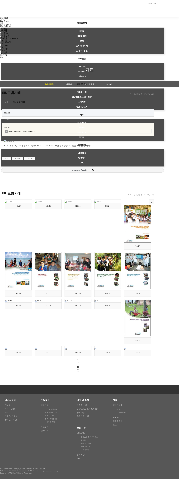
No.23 (137, 246)
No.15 (78, 305)
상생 (6, 102)
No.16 (48, 305)
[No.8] (127, 348)
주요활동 (82, 58)
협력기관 (82, 158)
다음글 (29, 158)
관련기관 (3, 52)
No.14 (107, 305)
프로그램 (82, 66)
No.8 (138, 353)
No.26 (48, 206)
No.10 (78, 353)
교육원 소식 (82, 92)
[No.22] (18, 289)
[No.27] (8, 201)
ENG (150, 3)
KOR (154, 3)
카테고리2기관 (86, 446)
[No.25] (68, 201)
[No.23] (137, 242)
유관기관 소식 (82, 107)
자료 (82, 114)
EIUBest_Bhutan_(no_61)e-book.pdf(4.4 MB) (21, 131)
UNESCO (82, 153)
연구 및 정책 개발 (51, 409)
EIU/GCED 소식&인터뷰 (82, 97)
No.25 (78, 206)
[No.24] (98, 201)
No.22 (18, 293)
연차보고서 (81, 76)
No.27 (18, 206)
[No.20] (78, 289)
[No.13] (137, 336)
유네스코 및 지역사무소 (89, 437)
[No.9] (97, 348)
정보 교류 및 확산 (51, 419)
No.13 (137, 341)
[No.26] (38, 201)
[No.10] (68, 348)
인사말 (82, 31)
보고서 (82, 137)
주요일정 (82, 71)
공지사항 (82, 102)
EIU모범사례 (149, 94)
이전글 (17, 158)
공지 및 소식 (4, 35)
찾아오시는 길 (82, 51)
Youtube (158, 389)
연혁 (82, 41)
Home (124, 94)
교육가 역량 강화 (51, 412)
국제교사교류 (49, 415)
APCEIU (74, 9)
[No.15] (68, 300)
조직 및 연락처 (82, 46)
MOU (82, 163)
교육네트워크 (85, 450)
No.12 (18, 353)
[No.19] (107, 289)
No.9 (108, 353)
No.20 (78, 293)
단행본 (82, 127)
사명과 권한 (82, 36)
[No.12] (8, 348)
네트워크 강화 (50, 422)
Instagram (151, 389)
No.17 (18, 305)
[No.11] (38, 348)
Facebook (144, 389)
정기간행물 (81, 123)
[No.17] (8, 300)
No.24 (107, 206)
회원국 (83, 440)
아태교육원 (82, 23)
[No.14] (98, 300)
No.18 (137, 293)
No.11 (48, 353)
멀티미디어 (81, 132)
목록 (6, 158)
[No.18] (137, 289)
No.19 (107, 293)
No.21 (48, 293)
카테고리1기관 (86, 443)
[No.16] (38, 300)
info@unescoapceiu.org (49, 471)
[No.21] (48, 289)
